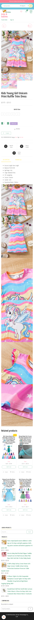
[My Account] (24, 11)
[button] (29, 33)
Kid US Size (17, 109)
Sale (22, 137)
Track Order (4, 20)
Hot (20, 137)
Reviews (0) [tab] (18, 160)
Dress (16, 137)
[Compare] (19, 11)
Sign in (12, 20)
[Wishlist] (21, 11)
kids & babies (4, 15)
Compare (6, 472)
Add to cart (14, 123)
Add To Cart (9, 467)
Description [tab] (6, 160)
